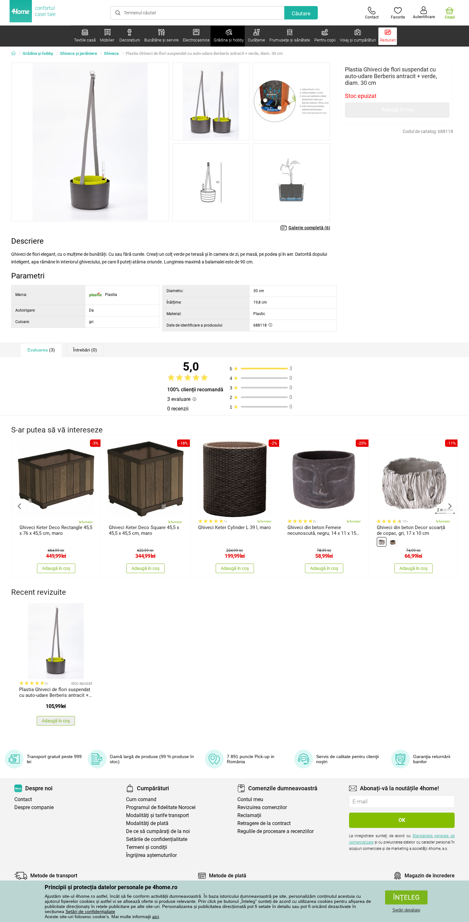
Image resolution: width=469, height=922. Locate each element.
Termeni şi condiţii (146, 847)
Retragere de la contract (264, 823)
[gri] (381, 541)
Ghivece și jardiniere (78, 53)
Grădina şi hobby (38, 53)
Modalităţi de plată (147, 823)
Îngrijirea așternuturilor (151, 855)
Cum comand (141, 799)
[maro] (392, 541)
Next (450, 506)
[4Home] (15, 53)
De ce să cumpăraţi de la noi (158, 831)
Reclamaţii (249, 815)
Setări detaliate (406, 910)
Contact (23, 799)
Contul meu (250, 799)
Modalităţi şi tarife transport (157, 815)
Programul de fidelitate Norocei (161, 807)
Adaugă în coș (397, 110)
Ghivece (111, 53)
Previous (19, 506)
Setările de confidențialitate (156, 839)
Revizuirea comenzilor (262, 807)
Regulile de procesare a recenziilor (275, 831)
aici (155, 916)
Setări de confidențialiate (90, 911)
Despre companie (34, 807)
